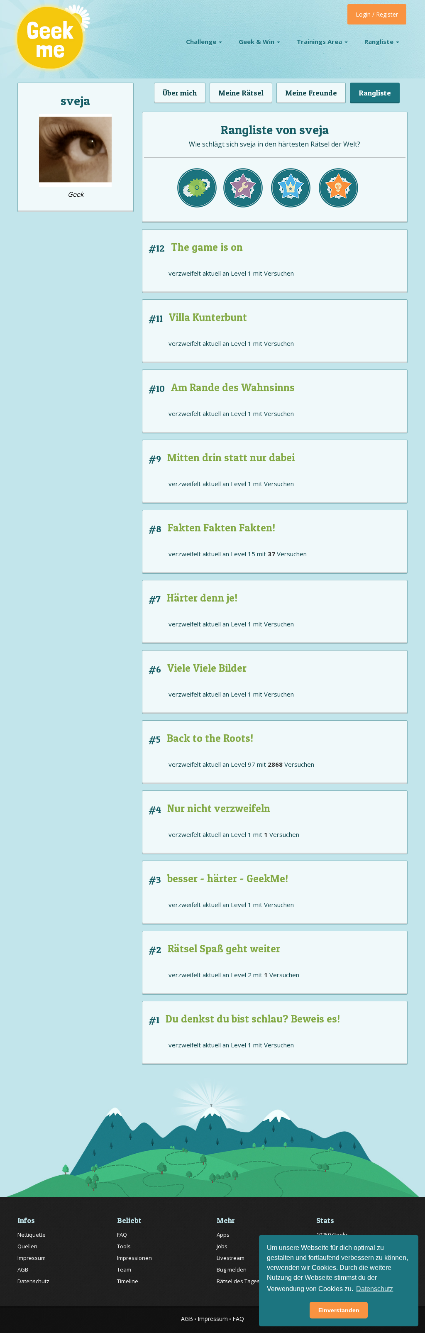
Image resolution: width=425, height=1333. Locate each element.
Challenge (202, 41)
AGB (22, 1269)
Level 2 (241, 975)
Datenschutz (33, 1281)
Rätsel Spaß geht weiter (224, 948)
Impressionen (134, 1258)
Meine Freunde (311, 92)
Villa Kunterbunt (208, 317)
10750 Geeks (332, 1234)
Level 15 (243, 554)
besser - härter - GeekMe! (227, 878)
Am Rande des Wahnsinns (233, 387)
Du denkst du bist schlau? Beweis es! (253, 1019)
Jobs (222, 1246)
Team (124, 1269)
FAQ (122, 1234)
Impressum (31, 1258)
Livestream (230, 1258)
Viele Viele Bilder (207, 668)
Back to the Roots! (210, 738)
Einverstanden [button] (338, 1310)
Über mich (180, 92)
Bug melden (232, 1269)
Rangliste (379, 41)
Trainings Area (320, 41)
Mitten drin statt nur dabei (231, 457)
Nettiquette (31, 1234)
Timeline (127, 1281)
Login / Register (377, 14)
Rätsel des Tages (238, 1281)
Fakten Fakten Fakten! (221, 527)
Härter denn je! (202, 598)
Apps (223, 1234)
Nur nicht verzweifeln (218, 808)
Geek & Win (257, 41)
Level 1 (241, 273)
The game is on (207, 247)
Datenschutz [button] (374, 1288)
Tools (124, 1246)
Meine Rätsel (241, 92)
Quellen (27, 1246)
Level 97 (243, 764)
